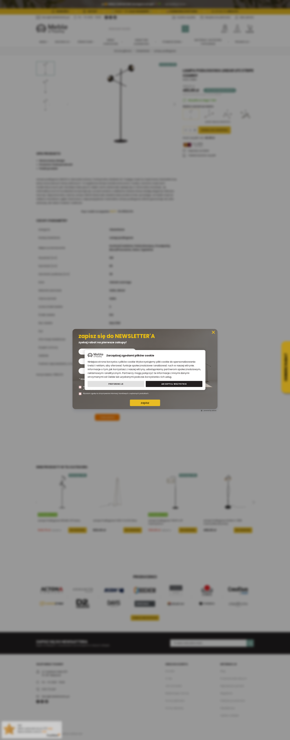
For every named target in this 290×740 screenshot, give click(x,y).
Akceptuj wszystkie (174, 384)
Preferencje (115, 384)
